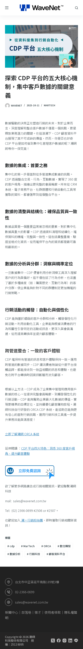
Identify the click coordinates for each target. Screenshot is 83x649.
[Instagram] (64, 640)
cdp (11, 546)
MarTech (28, 546)
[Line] (76, 640)
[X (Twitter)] (53, 640)
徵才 (38, 612)
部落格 (26, 612)
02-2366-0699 (24, 592)
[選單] (6, 7)
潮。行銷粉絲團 (31, 520)
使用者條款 (52, 612)
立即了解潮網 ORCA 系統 (22, 434)
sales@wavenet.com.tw (31, 602)
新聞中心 (11, 612)
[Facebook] (59, 640)
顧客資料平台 (56, 554)
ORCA (46, 546)
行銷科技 (33, 554)
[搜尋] (76, 7)
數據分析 (13, 554)
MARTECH (49, 105)
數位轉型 (64, 546)
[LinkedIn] (70, 640)
